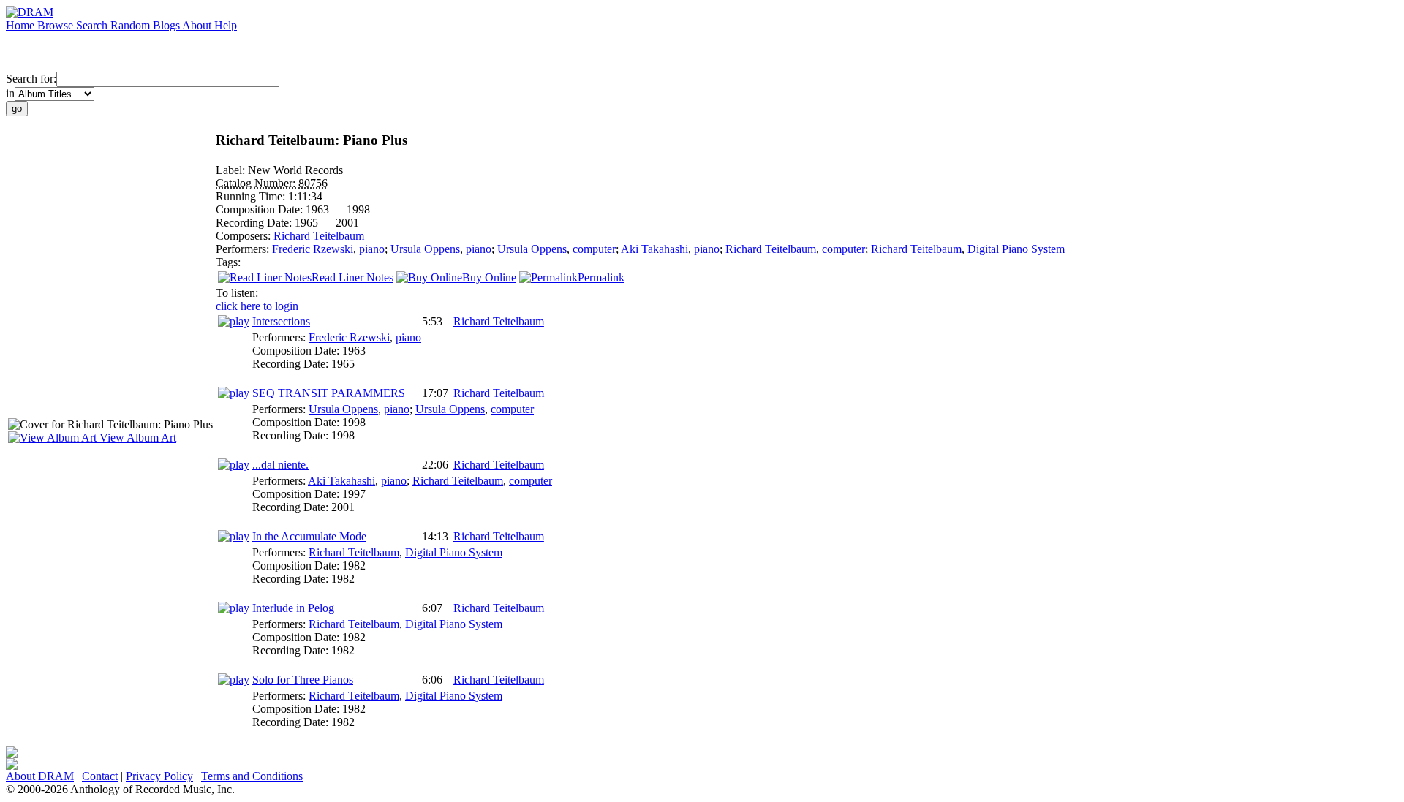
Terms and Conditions (252, 776)
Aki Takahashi (654, 249)
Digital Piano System (1016, 249)
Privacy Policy (159, 776)
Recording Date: (255, 222)
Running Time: (252, 196)
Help (225, 25)
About (198, 25)
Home (21, 25)
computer (594, 249)
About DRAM (40, 776)
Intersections (281, 321)
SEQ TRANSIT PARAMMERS (328, 393)
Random (131, 25)
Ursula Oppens (425, 249)
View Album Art (136, 437)
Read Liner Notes (352, 277)
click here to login (257, 306)
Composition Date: (261, 209)
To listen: (237, 293)
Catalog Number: (257, 183)
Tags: (228, 262)
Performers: (244, 249)
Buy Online (489, 277)
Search (93, 25)
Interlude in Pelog (293, 608)
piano (372, 249)
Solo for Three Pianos (302, 679)
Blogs (167, 25)
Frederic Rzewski (312, 249)
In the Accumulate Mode (309, 536)
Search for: (31, 78)
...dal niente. (280, 464)
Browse (56, 25)
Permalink (601, 277)
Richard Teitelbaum (318, 236)
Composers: (244, 236)
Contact (100, 776)
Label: (232, 170)
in (10, 93)
